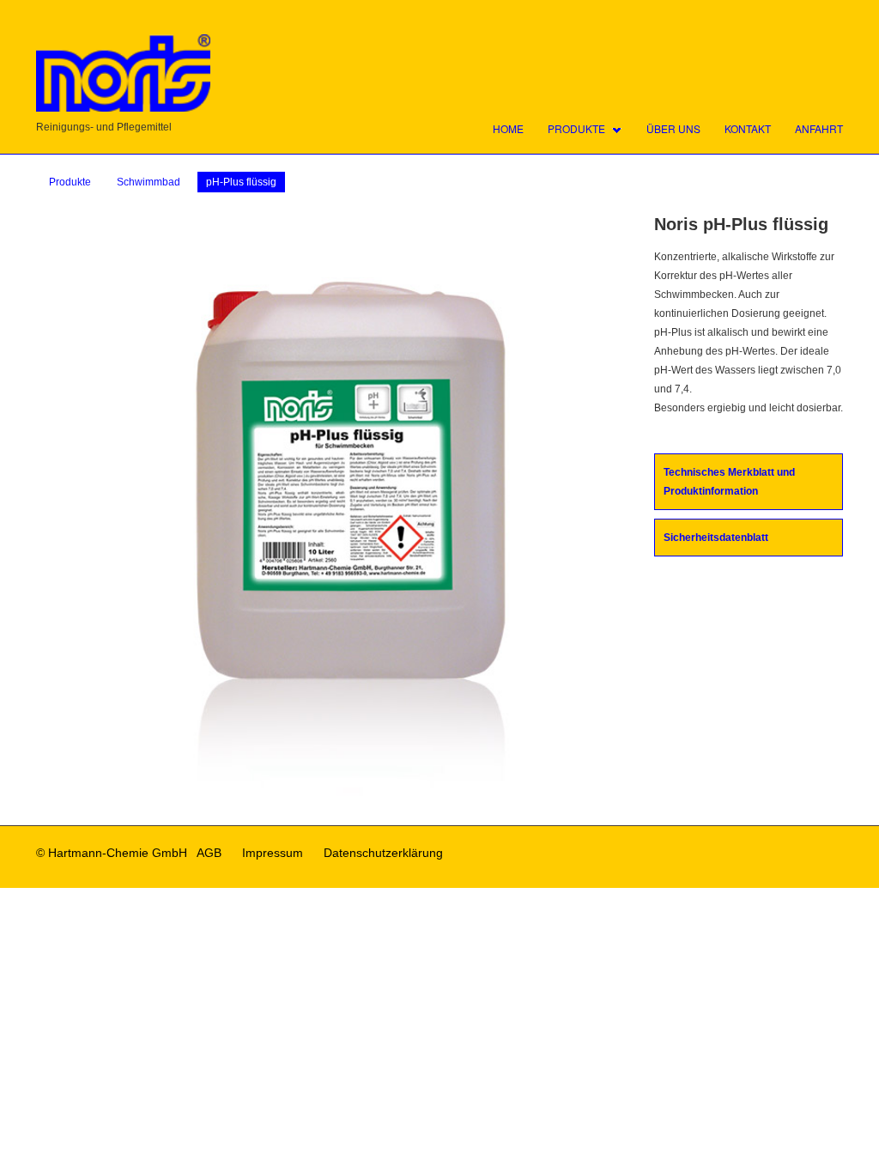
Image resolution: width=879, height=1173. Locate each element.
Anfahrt (819, 128)
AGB (209, 853)
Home (508, 128)
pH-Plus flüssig (241, 182)
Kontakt (747, 128)
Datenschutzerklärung (383, 853)
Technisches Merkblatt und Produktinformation (729, 481)
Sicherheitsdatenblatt (716, 538)
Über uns (673, 128)
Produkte (576, 128)
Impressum (272, 853)
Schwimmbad (148, 182)
